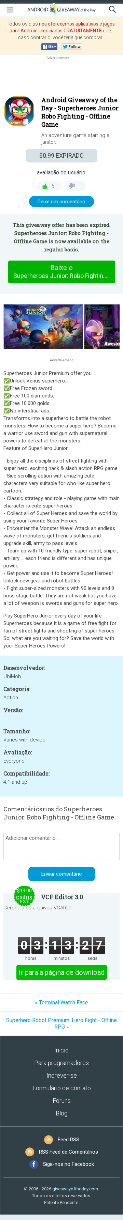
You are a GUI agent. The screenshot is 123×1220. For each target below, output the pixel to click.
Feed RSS (68, 1140)
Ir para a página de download (62, 972)
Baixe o (64, 271)
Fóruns (62, 1100)
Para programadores (61, 1062)
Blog (62, 1113)
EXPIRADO (61, 155)
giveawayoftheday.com (75, 1188)
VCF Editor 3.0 (62, 897)
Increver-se (61, 1075)
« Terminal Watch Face (61, 1002)
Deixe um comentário (61, 202)
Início (61, 1050)
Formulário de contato (61, 1088)
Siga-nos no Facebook (68, 1164)
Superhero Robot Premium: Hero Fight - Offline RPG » (61, 1023)
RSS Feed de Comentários (68, 1152)
